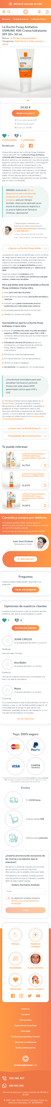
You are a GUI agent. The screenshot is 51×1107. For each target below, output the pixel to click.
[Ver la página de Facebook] (13, 996)
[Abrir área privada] (39, 11)
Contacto (25, 1014)
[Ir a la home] (26, 1061)
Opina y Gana (25, 1020)
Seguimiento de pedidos (26, 1025)
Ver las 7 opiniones (25, 719)
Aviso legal (25, 1031)
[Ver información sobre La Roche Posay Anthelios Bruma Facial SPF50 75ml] (11, 480)
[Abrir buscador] (9, 11)
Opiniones (15, 989)
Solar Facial (21, 41)
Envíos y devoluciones (25, 1048)
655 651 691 (16, 1085)
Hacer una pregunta (25, 589)
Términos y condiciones (25, 1042)
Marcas (15, 944)
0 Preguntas (9, 140)
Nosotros (25, 1009)
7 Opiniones (28, 140)
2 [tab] (25, 100)
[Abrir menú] (3, 11)
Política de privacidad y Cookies (25, 1036)
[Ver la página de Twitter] (30, 996)
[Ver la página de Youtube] (38, 996)
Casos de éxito (35, 968)
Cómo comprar (35, 989)
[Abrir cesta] (47, 11)
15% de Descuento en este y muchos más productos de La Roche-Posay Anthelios (20, 195)
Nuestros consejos (35, 945)
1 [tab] (23, 100)
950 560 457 (23, 231)
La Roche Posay (38, 19)
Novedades (15, 968)
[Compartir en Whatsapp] (22, 146)
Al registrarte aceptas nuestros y (25, 901)
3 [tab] (28, 100)
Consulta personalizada (25, 228)
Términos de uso (18, 901)
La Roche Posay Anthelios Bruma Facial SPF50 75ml (33, 475)
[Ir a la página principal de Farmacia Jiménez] (25, 11)
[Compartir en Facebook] (31, 146)
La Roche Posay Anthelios (23, 38)
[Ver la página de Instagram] (21, 996)
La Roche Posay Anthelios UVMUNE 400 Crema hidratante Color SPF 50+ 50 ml (33, 497)
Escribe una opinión (25, 628)
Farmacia (6, 19)
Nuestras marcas (20, 19)
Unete (25, 910)
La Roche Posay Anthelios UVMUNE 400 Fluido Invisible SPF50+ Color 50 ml (33, 457)
